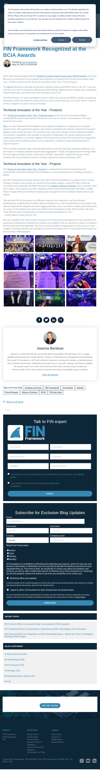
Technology (68, 388)
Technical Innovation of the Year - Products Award (30, 115)
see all (7, 681)
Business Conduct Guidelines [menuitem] (34, 743)
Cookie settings (40, 40)
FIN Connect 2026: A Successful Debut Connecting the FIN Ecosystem (37, 624)
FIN (5, 126)
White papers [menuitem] (57, 739)
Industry (80, 388)
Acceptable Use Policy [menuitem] (36, 752)
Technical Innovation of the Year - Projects (26, 169)
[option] (50, 685)
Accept (61, 40)
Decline (82, 40)
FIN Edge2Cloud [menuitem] (9, 737)
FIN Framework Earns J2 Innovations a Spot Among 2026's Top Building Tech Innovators (45, 629)
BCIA (9, 87)
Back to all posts (14, 402)
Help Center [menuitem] (56, 734)
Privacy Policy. (80, 597)
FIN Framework (52, 388)
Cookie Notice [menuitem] (33, 737)
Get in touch (50, 705)
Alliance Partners (30, 392)
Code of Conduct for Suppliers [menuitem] (35, 748)
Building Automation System (19, 676)
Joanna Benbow (29, 62)
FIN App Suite (55, 392)
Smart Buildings (14, 659)
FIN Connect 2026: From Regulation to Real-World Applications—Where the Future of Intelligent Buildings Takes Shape (48, 635)
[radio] (49, 550)
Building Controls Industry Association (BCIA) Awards (61, 76)
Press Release (11, 392)
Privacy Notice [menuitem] (33, 739)
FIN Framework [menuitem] (9, 734)
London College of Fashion (63, 186)
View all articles (50, 374)
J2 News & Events (32, 388)
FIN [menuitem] (4, 739)
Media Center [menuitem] (32, 734)
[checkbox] (49, 555)
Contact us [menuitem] (56, 737)
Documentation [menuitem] (58, 742)
